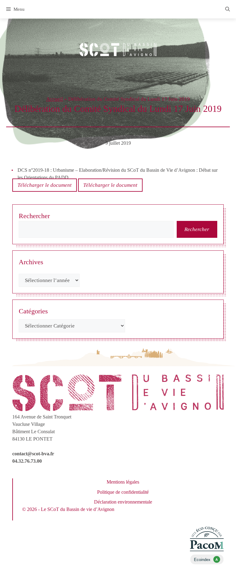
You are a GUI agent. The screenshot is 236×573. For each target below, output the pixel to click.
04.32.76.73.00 (27, 461)
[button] (227, 9)
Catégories (33, 311)
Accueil (54, 99)
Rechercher (34, 216)
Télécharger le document (45, 185)
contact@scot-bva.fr (33, 453)
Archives (31, 262)
